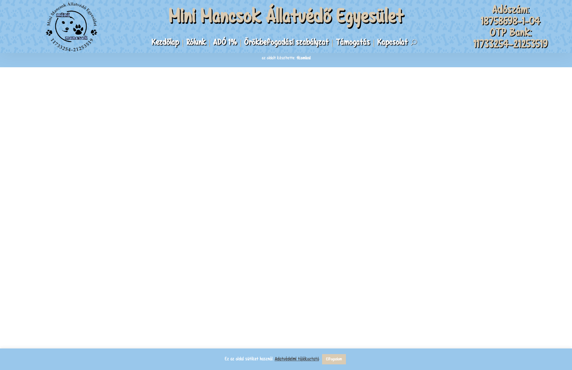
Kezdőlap (165, 43)
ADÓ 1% (225, 43)
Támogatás (353, 43)
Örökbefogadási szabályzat (286, 43)
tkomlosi (303, 58)
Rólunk (196, 43)
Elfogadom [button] (334, 359)
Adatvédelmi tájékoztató (297, 359)
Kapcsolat (392, 43)
